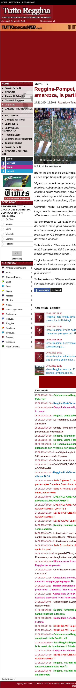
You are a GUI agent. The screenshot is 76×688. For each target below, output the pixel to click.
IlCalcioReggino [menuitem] (13, 143)
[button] (17, 253)
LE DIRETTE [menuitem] (11, 123)
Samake (9, 239)
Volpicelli (9, 234)
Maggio (9, 224)
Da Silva (9, 219)
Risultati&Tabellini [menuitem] (15, 96)
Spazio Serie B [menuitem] (13, 88)
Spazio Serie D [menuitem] (13, 147)
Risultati (17, 258)
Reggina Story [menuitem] (12, 134)
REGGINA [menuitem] (10, 92)
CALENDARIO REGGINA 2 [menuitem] (17, 110)
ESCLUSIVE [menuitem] (11, 115)
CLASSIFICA (9, 263)
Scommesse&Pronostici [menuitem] (18, 139)
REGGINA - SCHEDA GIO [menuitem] (15, 152)
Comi (8, 229)
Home (5, 83)
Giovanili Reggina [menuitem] (14, 100)
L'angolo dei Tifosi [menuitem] (15, 119)
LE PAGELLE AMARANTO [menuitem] (10, 129)
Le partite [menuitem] (10, 104)
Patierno (9, 244)
